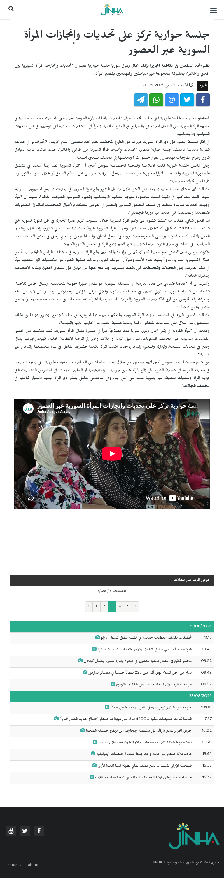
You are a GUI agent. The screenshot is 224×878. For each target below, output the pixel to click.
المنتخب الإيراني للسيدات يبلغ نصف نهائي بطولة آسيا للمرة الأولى (145, 766)
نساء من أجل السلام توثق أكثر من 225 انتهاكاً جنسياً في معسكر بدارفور (140, 673)
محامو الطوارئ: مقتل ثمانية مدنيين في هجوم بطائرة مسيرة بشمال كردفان (137, 661)
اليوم (202, 86)
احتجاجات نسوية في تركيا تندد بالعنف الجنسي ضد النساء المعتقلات (143, 778)
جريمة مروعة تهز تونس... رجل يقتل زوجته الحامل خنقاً (151, 708)
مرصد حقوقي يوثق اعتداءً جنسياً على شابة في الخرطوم (154, 685)
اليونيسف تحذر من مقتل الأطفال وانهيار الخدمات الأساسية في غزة (145, 650)
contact (14, 865)
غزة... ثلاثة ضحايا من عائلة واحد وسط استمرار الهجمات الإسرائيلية (143, 754)
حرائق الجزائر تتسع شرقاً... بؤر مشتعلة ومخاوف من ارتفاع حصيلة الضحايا (139, 731)
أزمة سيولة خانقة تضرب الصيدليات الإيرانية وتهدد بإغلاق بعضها (145, 743)
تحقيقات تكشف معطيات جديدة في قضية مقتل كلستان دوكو (146, 638)
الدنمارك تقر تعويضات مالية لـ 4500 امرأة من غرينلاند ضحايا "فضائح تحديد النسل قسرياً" (126, 719)
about (33, 865)
